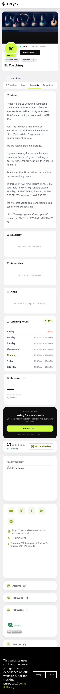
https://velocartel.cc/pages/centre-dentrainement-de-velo (28, 532)
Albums (16, 585)
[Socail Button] (11, 510)
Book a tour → (30, 52)
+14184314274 (19, 538)
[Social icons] (11, 521)
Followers (18, 609)
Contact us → (30, 428)
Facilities (16, 78)
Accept (39, 674)
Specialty (34, 85)
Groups (16, 644)
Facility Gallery (15, 462)
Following (18, 597)
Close (51, 674)
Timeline (12, 85)
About (23, 85)
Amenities (48, 85)
